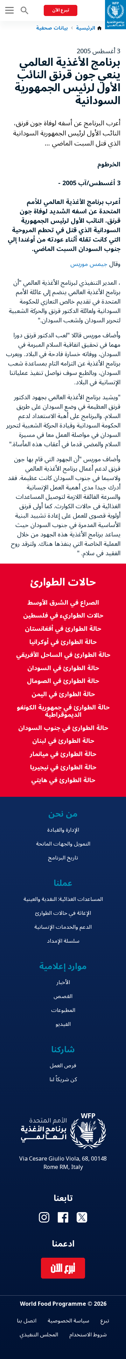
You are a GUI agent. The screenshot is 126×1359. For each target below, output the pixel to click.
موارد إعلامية (63, 966)
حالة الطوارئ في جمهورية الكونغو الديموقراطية (63, 711)
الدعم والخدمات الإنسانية (63, 927)
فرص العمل (63, 1065)
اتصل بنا (26, 1321)
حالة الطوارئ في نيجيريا (63, 767)
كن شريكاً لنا (63, 1079)
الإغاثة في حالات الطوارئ (63, 913)
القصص (63, 996)
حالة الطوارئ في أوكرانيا (63, 642)
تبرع (104, 1321)
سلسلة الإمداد (63, 941)
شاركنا (63, 1050)
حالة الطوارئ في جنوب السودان (63, 728)
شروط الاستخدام (88, 1335)
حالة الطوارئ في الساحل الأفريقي (63, 655)
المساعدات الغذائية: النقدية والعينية (63, 899)
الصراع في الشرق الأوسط (63, 602)
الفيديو (63, 1024)
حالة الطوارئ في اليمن (63, 694)
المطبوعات (63, 1010)
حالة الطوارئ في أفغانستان (63, 628)
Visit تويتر (82, 1217)
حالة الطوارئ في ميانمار (63, 754)
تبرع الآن (60, 10)
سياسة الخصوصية (68, 1321)
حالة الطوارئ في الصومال (63, 681)
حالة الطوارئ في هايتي (63, 780)
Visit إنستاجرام (44, 1217)
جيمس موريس (88, 263)
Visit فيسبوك (63, 1217)
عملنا (63, 883)
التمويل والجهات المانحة (63, 844)
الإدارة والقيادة (63, 830)
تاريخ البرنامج (63, 858)
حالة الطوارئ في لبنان (63, 741)
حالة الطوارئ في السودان (63, 668)
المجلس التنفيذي (39, 1335)
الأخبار (63, 982)
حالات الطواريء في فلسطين (63, 615)
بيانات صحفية (52, 28)
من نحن (63, 814)
